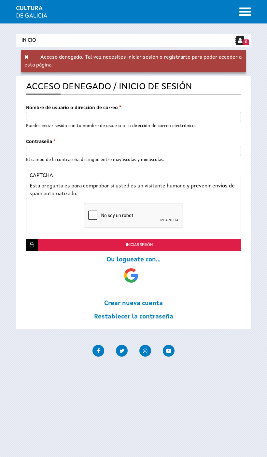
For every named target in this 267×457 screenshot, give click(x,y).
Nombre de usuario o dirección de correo (73, 108)
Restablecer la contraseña (133, 317)
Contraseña (40, 142)
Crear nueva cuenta (133, 303)
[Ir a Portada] (31, 13)
